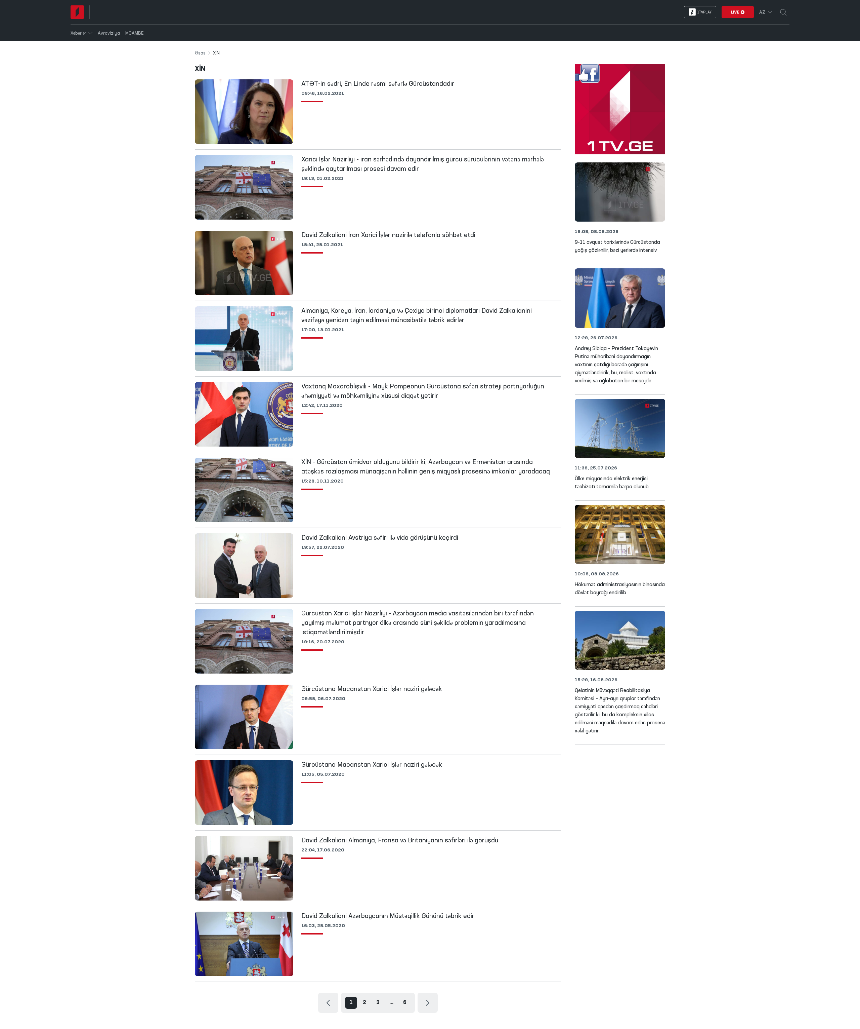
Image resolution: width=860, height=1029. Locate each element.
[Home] (77, 12)
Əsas (200, 53)
